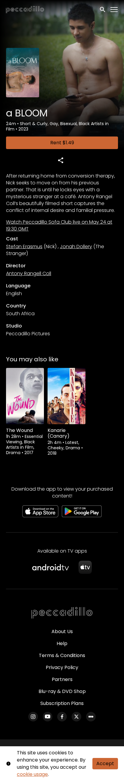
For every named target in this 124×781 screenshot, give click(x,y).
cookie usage (32, 774)
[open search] (103, 9)
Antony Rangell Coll (28, 273)
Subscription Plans (62, 703)
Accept (105, 763)
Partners (62, 679)
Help (62, 643)
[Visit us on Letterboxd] (91, 716)
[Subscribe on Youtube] (47, 716)
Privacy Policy (62, 667)
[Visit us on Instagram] (33, 716)
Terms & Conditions (62, 655)
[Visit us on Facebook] (62, 716)
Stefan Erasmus (24, 246)
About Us (62, 631)
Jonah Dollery (76, 246)
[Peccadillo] (62, 613)
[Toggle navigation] (114, 10)
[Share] (60, 160)
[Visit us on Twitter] (76, 716)
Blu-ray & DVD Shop (62, 691)
